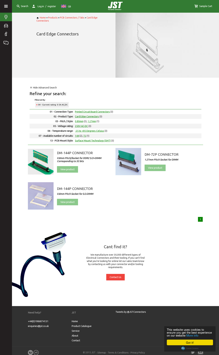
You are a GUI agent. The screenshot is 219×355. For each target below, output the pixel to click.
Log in (41, 6)
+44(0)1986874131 (38, 321)
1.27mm (92, 121)
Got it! (190, 342)
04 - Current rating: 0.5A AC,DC (53, 105)
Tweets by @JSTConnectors (130, 312)
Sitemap (101, 352)
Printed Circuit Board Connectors (92, 111)
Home (43, 17)
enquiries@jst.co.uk (38, 326)
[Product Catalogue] (7, 17)
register (52, 6)
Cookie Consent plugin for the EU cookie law (189, 348)
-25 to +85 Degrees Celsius (89, 131)
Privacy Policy (138, 352)
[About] (7, 34)
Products (53, 17)
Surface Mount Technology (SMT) (93, 140)
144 (77, 135)
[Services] (7, 25)
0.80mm (79, 121)
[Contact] (7, 42)
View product (67, 169)
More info (192, 335)
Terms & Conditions (118, 352)
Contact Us (115, 277)
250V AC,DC (81, 126)
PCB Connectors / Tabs (72, 17)
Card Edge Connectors (87, 116)
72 (84, 135)
